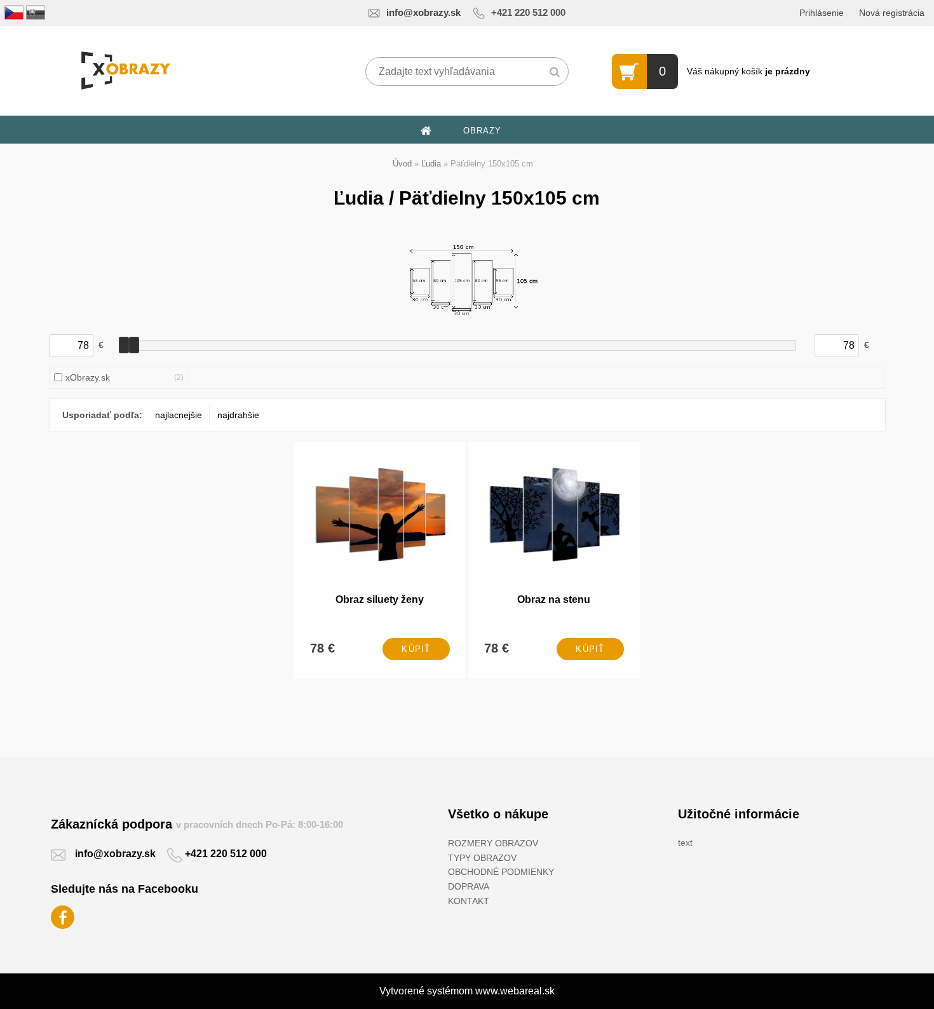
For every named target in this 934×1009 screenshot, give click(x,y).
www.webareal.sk (515, 990)
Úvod (402, 163)
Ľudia (431, 163)
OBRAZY (482, 130)
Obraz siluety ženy (379, 599)
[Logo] (125, 70)
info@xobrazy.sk (423, 13)
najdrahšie (238, 415)
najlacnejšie (178, 415)
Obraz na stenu (553, 599)
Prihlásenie (821, 13)
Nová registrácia (891, 13)
